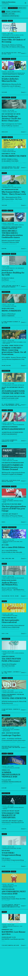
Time (5, 7)
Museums (4, 13)
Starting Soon (12, 7)
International (16, 11)
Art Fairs (11, 13)
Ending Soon (22, 7)
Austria (8, 11)
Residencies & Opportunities (10, 15)
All (3, 11)
